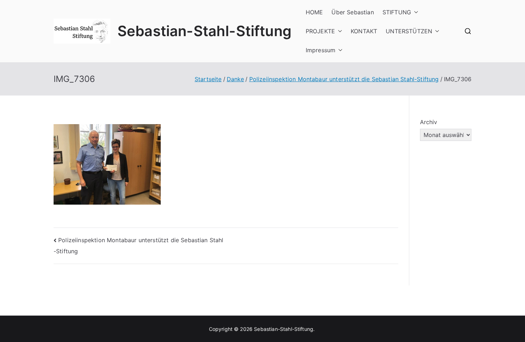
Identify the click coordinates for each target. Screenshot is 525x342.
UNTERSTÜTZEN (409, 31)
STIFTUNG (396, 12)
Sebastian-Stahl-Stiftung (204, 31)
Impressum (320, 50)
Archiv (429, 122)
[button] (414, 12)
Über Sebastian (352, 12)
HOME (314, 12)
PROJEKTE (320, 31)
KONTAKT (364, 31)
